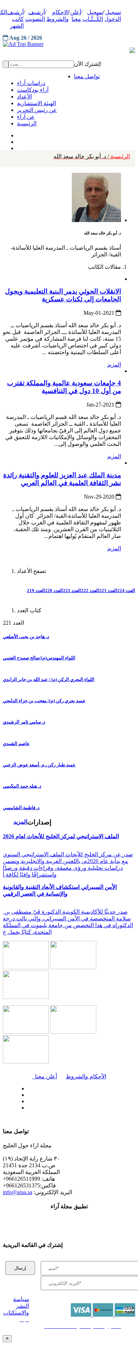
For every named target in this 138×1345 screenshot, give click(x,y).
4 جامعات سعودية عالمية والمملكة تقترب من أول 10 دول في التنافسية (64, 387)
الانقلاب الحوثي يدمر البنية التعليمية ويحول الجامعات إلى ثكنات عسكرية (63, 295)
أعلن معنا (44, 1076)
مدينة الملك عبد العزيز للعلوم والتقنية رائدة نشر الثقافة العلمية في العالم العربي (62, 479)
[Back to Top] (7, 1338)
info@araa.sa (17, 1192)
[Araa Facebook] (26, 1086)
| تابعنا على (47, 1108)
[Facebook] (16, 133)
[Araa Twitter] (18, 140)
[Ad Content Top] (69, 44)
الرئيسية (91, 156)
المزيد (114, 365)
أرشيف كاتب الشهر (15, 19)
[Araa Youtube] (17, 146)
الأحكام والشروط (86, 1076)
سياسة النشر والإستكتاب (16, 1306)
